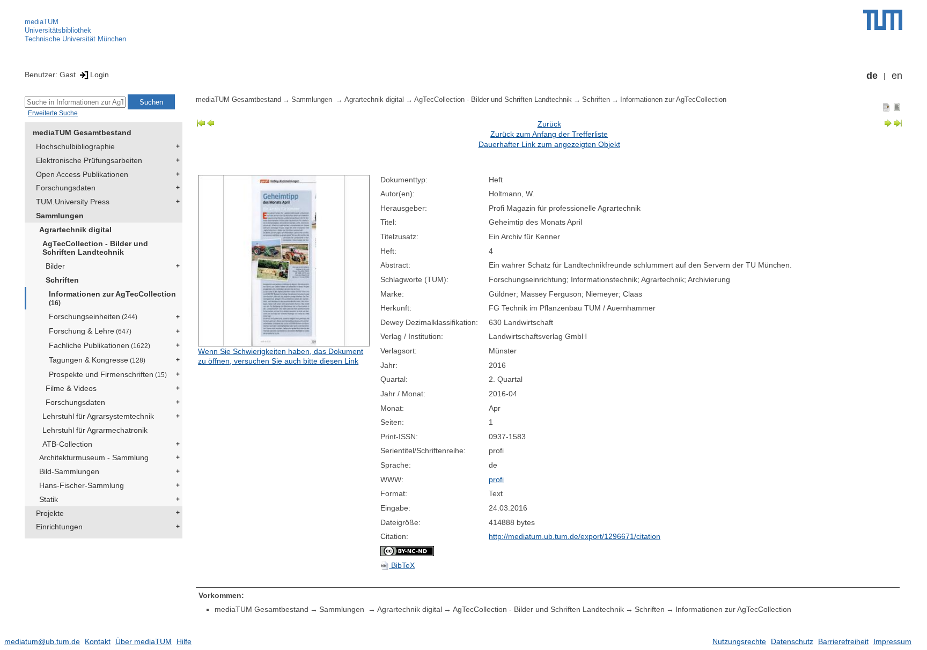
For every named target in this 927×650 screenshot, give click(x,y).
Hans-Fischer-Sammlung (81, 485)
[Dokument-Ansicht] (886, 107)
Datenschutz (792, 641)
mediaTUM (41, 22)
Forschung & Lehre (90, 331)
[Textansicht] (897, 107)
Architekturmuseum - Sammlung (94, 457)
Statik (48, 499)
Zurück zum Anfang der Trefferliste (549, 134)
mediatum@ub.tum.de (42, 641)
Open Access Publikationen (82, 174)
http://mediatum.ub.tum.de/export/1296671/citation (574, 536)
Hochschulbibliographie (75, 146)
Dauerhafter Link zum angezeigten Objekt (549, 144)
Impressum (892, 641)
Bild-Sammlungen (69, 471)
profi (496, 479)
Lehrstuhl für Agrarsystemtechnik (98, 416)
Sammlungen (60, 215)
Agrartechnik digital (75, 229)
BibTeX (402, 565)
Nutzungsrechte (739, 641)
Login (99, 74)
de (872, 75)
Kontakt (98, 641)
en (897, 75)
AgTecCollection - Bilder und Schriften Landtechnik (95, 248)
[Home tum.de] (882, 20)
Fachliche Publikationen (99, 345)
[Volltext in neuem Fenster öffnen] (286, 260)
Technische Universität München (75, 39)
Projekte (50, 513)
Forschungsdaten (65, 187)
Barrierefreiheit (843, 641)
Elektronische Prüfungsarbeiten (89, 160)
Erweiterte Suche (53, 113)
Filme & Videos (71, 388)
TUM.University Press (72, 201)
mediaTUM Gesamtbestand (82, 132)
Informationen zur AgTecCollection (112, 298)
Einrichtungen (59, 526)
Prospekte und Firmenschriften (108, 374)
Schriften (62, 280)
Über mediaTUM (143, 641)
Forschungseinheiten (93, 316)
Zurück (549, 124)
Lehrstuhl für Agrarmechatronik (95, 430)
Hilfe (184, 641)
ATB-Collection (67, 444)
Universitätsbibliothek (58, 30)
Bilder (55, 266)
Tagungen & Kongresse (97, 360)
